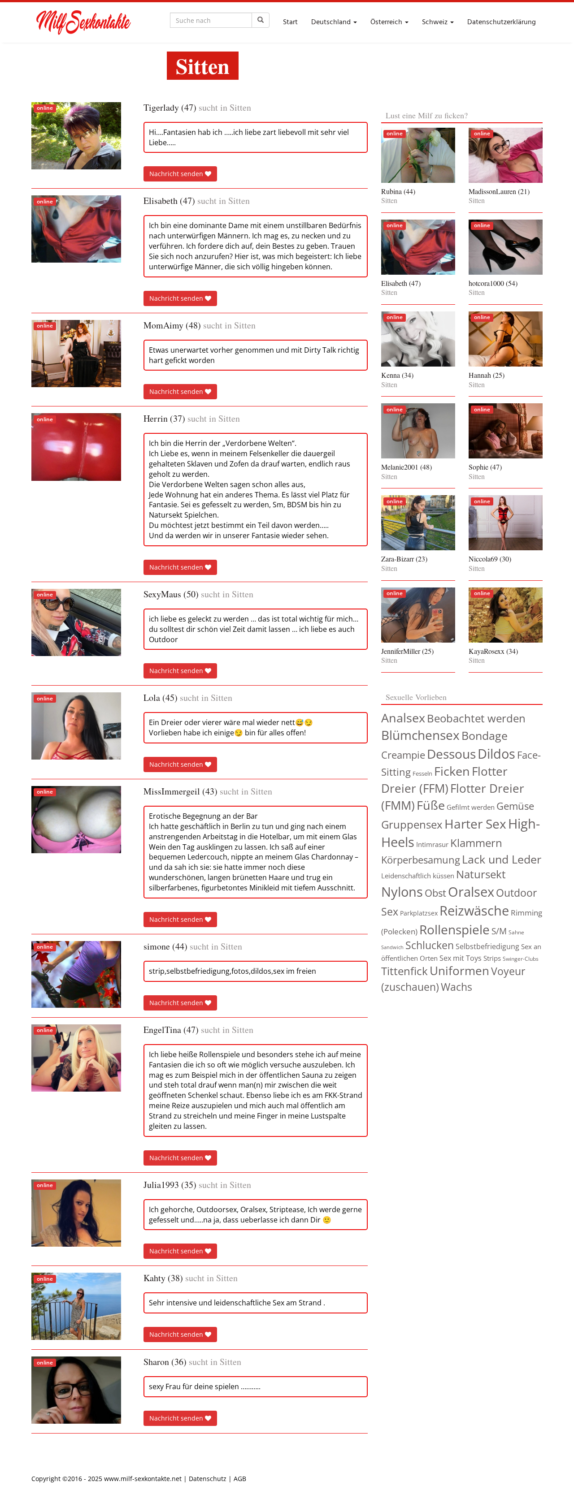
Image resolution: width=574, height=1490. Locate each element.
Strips (492, 958)
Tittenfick (404, 970)
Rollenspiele (454, 929)
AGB (240, 1478)
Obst (435, 892)
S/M (499, 931)
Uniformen (459, 971)
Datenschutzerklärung (501, 22)
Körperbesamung (420, 859)
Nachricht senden (177, 173)
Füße (431, 805)
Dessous (451, 754)
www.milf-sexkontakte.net (143, 1478)
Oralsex (471, 892)
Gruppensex (412, 824)
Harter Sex (475, 823)
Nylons (402, 891)
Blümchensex (420, 734)
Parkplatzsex (419, 913)
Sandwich (392, 947)
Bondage (484, 735)
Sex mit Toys (460, 958)
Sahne (516, 932)
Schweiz (435, 22)
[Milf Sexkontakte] (83, 22)
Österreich (387, 22)
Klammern (476, 843)
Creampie (403, 754)
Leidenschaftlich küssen (417, 875)
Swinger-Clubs (521, 958)
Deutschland (331, 22)
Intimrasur (432, 844)
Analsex (403, 717)
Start (290, 22)
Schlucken (429, 945)
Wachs (456, 987)
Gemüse (515, 805)
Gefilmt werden (471, 807)
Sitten (240, 107)
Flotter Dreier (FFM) (444, 779)
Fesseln (422, 773)
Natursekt (481, 874)
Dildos (496, 753)
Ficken (452, 771)
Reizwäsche (474, 911)
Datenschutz (207, 1478)
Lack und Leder (501, 859)
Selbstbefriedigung (487, 946)
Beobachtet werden (476, 718)
